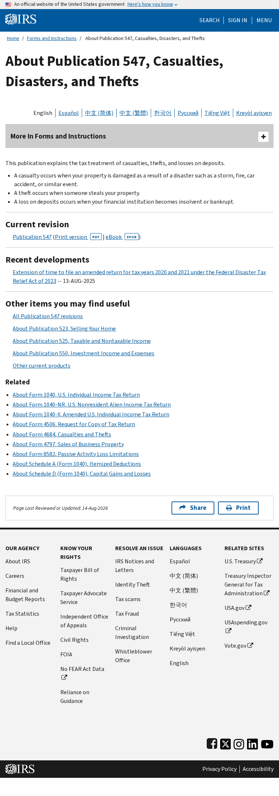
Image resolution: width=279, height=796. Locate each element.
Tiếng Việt (217, 113)
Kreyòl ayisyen (254, 113)
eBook (121, 237)
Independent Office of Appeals (84, 621)
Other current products (41, 365)
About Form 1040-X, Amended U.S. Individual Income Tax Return (91, 414)
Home (13, 38)
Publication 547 (32, 237)
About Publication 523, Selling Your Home (64, 328)
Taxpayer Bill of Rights (79, 574)
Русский (188, 113)
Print (243, 508)
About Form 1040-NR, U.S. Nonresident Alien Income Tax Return (92, 404)
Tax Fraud (127, 613)
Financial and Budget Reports (25, 595)
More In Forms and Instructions (58, 136)
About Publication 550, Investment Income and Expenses (83, 353)
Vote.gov (235, 645)
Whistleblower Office (133, 656)
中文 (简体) (99, 113)
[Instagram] (239, 742)
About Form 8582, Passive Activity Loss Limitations (76, 454)
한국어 (162, 113)
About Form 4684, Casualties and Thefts (62, 434)
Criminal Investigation (132, 632)
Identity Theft (132, 584)
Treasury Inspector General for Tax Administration (248, 584)
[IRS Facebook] (212, 742)
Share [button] (198, 508)
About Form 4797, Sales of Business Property (68, 444)
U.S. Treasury (240, 561)
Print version (77, 237)
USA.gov (234, 608)
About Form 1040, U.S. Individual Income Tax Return (76, 395)
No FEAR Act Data (82, 669)
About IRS (17, 561)
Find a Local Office (27, 643)
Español (68, 113)
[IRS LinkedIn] (252, 742)
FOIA (66, 654)
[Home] (20, 19)
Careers (14, 576)
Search (209, 20)
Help (11, 628)
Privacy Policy (219, 769)
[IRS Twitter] (225, 742)
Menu (264, 20)
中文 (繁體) (134, 113)
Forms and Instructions (52, 38)
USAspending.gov (246, 622)
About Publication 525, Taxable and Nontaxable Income (82, 341)
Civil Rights (74, 640)
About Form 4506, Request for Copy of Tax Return (74, 424)
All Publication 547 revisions (48, 316)
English (42, 113)
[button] (237, 20)
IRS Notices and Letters (134, 565)
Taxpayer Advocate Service (83, 597)
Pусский (180, 619)
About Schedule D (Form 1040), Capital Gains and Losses (82, 473)
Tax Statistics (22, 613)
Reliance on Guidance (74, 696)
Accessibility (258, 769)
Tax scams (128, 599)
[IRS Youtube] (267, 742)
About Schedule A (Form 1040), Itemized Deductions (77, 464)
